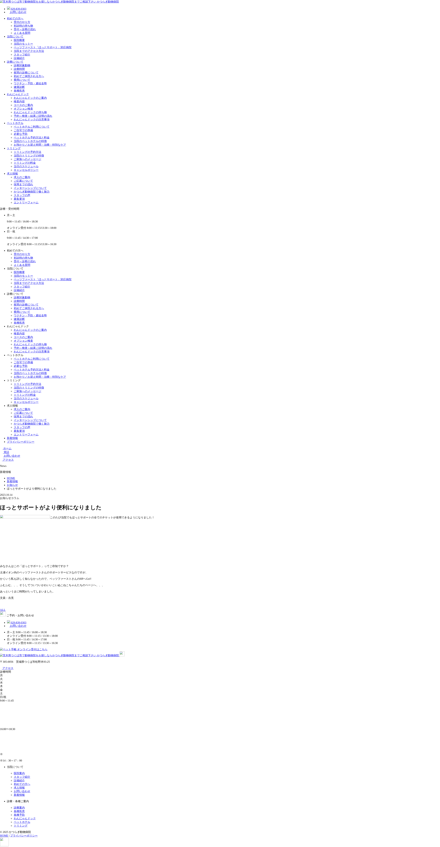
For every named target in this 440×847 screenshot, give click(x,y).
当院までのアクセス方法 (29, 50)
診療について (15, 61)
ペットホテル (15, 123)
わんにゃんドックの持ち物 (30, 112)
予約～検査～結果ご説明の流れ (33, 115)
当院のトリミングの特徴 (29, 155)
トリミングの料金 (25, 162)
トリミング (14, 148)
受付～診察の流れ (25, 29)
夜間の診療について (26, 72)
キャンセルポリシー (26, 170)
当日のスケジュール (26, 166)
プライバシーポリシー (20, 441)
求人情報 (12, 173)
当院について (15, 36)
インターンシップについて (30, 188)
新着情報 (12, 438)
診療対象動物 (22, 65)
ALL (3, 609)
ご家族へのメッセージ (27, 159)
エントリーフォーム (26, 202)
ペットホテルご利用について (32, 126)
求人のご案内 (22, 177)
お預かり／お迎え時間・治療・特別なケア (40, 144)
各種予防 (19, 814)
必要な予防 (21, 133)
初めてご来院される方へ (29, 76)
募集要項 (19, 198)
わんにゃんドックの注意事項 (32, 119)
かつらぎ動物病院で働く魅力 (32, 191)
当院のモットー (23, 43)
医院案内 (19, 773)
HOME (4, 835)
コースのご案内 (23, 105)
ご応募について (23, 180)
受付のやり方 (22, 22)
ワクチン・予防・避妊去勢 (30, 83)
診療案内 (19, 807)
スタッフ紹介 (22, 54)
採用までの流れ (23, 184)
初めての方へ (15, 18)
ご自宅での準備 (23, 130)
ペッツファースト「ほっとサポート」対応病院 (43, 47)
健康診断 (19, 87)
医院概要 (19, 40)
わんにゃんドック (18, 94)
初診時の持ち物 (23, 25)
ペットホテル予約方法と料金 (32, 137)
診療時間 (19, 69)
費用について (22, 79)
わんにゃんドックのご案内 (30, 97)
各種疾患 (19, 90)
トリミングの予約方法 (27, 151)
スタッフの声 (22, 195)
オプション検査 (23, 108)
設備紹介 (19, 58)
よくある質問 (22, 32)
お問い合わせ (22, 791)
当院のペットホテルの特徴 (30, 141)
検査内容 (19, 101)
